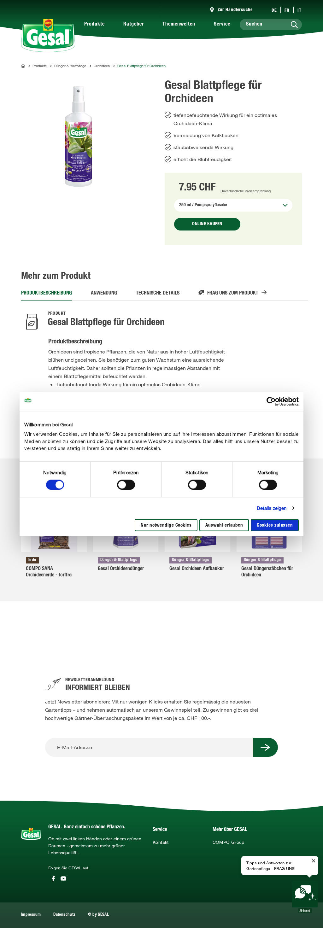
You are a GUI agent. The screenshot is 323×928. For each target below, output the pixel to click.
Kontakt (161, 842)
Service (222, 24)
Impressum (31, 915)
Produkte (94, 24)
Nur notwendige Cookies (166, 525)
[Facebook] (53, 878)
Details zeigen (271, 508)
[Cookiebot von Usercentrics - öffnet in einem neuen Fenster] (271, 401)
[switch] (126, 485)
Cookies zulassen (275, 525)
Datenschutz (64, 915)
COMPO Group (228, 842)
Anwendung (104, 293)
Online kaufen (207, 224)
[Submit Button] (265, 747)
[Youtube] (63, 878)
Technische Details (157, 293)
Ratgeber (133, 24)
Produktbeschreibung (46, 293)
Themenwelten (178, 24)
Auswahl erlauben (224, 525)
